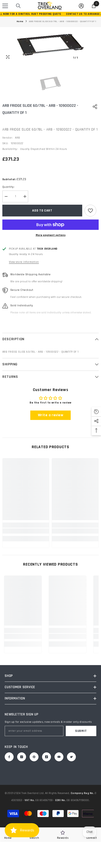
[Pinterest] (34, 756)
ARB (17, 138)
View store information (24, 262)
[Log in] (81, 6)
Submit (81, 731)
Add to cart (42, 210)
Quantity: (8, 187)
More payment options (51, 235)
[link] (26, 531)
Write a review (50, 415)
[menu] (5, 6)
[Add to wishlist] (90, 210)
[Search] (18, 6)
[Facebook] (9, 756)
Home (20, 21)
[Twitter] (71, 756)
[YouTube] (58, 756)
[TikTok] (46, 756)
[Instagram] (21, 756)
